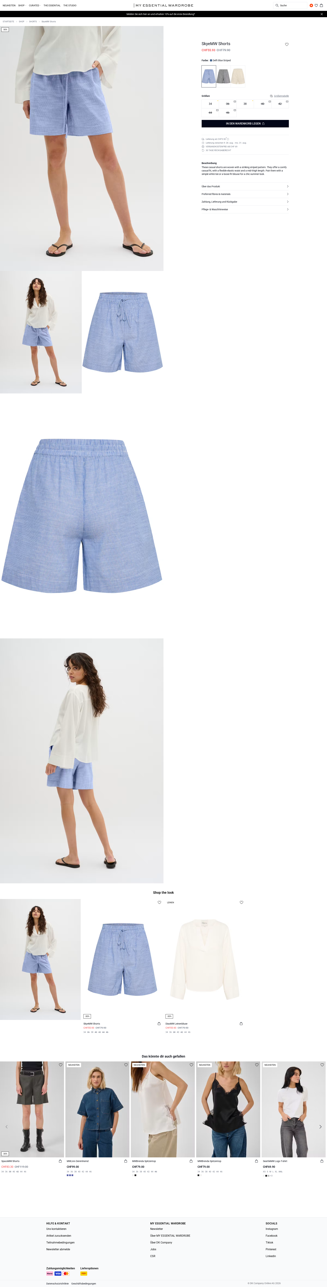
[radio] (210, 104)
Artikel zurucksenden (58, 1235)
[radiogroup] (245, 108)
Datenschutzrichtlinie (57, 1283)
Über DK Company (161, 1242)
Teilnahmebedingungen (60, 1242)
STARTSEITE (8, 21)
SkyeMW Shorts (49, 21)
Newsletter (156, 1229)
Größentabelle (281, 96)
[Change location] (311, 5)
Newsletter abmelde (58, 1249)
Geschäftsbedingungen (83, 1283)
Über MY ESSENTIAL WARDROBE (170, 1235)
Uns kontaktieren (56, 1229)
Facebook (271, 1235)
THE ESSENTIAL (52, 5)
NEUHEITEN (9, 5)
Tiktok (269, 1242)
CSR (152, 1256)
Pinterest (271, 1249)
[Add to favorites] (286, 44)
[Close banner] (321, 14)
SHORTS (33, 21)
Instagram (272, 1229)
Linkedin (271, 1256)
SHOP (21, 21)
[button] (245, 186)
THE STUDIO (69, 5)
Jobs (153, 1249)
